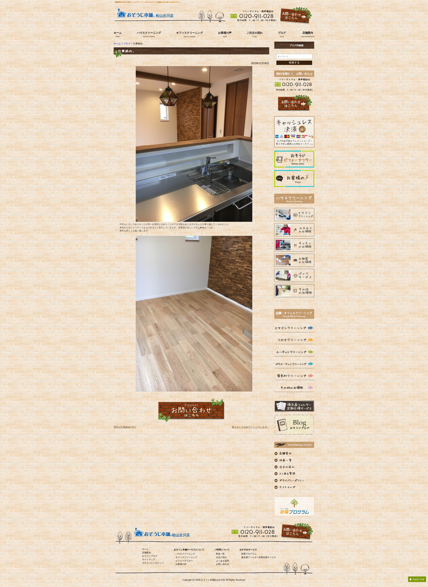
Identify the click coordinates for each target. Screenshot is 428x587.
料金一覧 (220, 554)
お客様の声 (225, 32)
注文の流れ (221, 557)
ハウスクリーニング (149, 32)
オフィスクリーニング (189, 32)
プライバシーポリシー (153, 563)
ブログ (282, 32)
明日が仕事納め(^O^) (125, 427)
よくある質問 (222, 561)
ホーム (118, 32)
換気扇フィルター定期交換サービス (258, 557)
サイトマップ (148, 559)
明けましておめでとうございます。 (250, 427)
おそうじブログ (149, 556)
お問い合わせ (222, 564)
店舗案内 (307, 32)
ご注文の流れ (255, 32)
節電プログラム (248, 554)
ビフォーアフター (184, 561)
